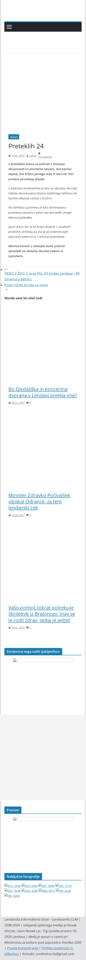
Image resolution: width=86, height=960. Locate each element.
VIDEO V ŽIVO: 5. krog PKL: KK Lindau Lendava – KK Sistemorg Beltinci (42, 276)
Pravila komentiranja (22, 948)
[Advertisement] (43, 757)
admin (32, 155)
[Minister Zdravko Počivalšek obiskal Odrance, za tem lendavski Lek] (42, 414)
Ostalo (14, 136)
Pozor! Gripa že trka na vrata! (26, 285)
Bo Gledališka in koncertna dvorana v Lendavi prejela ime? (42, 392)
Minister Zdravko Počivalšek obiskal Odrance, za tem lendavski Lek (39, 501)
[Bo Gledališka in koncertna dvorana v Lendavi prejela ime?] (42, 308)
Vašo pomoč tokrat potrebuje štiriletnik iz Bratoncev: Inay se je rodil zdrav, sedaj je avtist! (41, 613)
